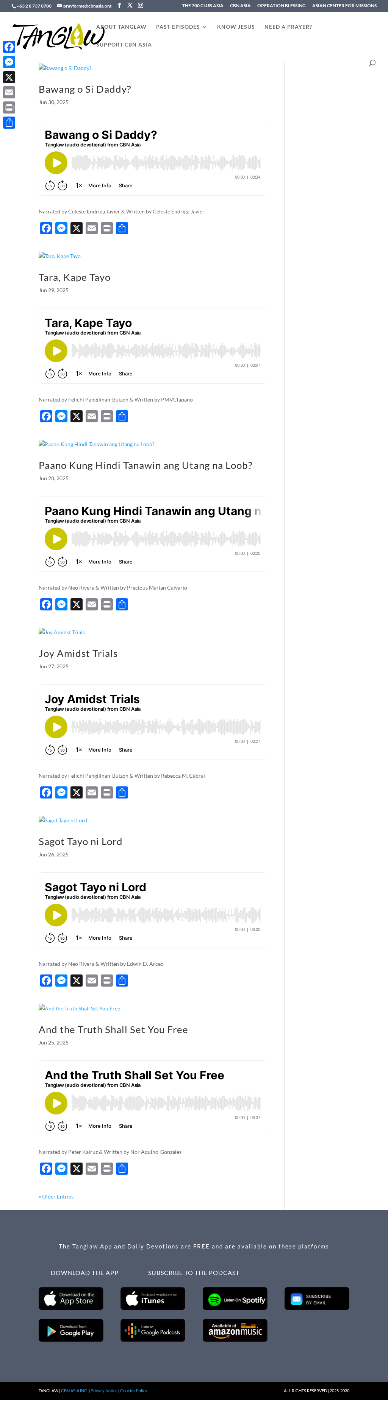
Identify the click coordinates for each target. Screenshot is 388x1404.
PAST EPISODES (178, 27)
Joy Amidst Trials (78, 653)
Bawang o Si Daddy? (85, 89)
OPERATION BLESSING (281, 5)
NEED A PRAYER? (288, 27)
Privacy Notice (104, 1390)
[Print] (9, 107)
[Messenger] (9, 62)
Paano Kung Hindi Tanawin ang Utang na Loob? (145, 465)
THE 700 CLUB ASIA (203, 5)
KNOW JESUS (236, 27)
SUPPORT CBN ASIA (124, 45)
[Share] (9, 122)
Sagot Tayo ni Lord (81, 841)
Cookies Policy (133, 1390)
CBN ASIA (240, 5)
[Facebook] (9, 46)
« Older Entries (56, 1196)
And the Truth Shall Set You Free (113, 1029)
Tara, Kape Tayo (75, 277)
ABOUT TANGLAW (121, 27)
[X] (9, 77)
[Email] (9, 92)
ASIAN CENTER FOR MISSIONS (344, 5)
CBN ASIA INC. (74, 1390)
